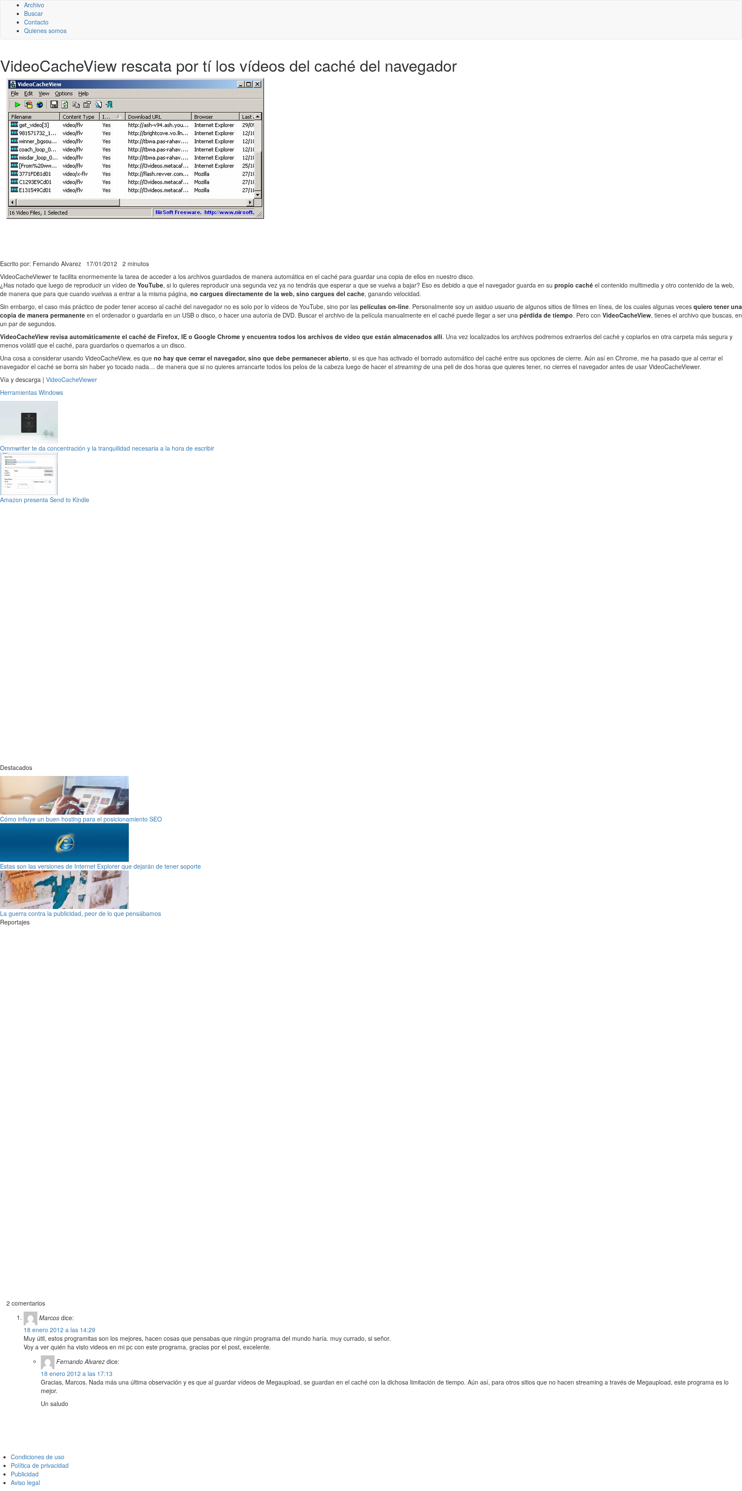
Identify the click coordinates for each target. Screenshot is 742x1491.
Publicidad (25, 1474)
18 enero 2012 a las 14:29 (59, 1329)
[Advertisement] (210, 238)
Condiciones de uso (37, 1456)
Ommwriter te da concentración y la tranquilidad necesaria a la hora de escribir (107, 448)
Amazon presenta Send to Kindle (44, 499)
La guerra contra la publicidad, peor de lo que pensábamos (80, 913)
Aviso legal (25, 1482)
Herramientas (18, 392)
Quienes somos (45, 30)
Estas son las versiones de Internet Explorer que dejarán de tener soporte (100, 866)
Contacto (36, 22)
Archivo (34, 4)
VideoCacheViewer (71, 379)
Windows (51, 392)
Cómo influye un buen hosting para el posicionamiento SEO (81, 819)
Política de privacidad (40, 1465)
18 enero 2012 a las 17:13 (77, 1373)
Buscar (33, 13)
